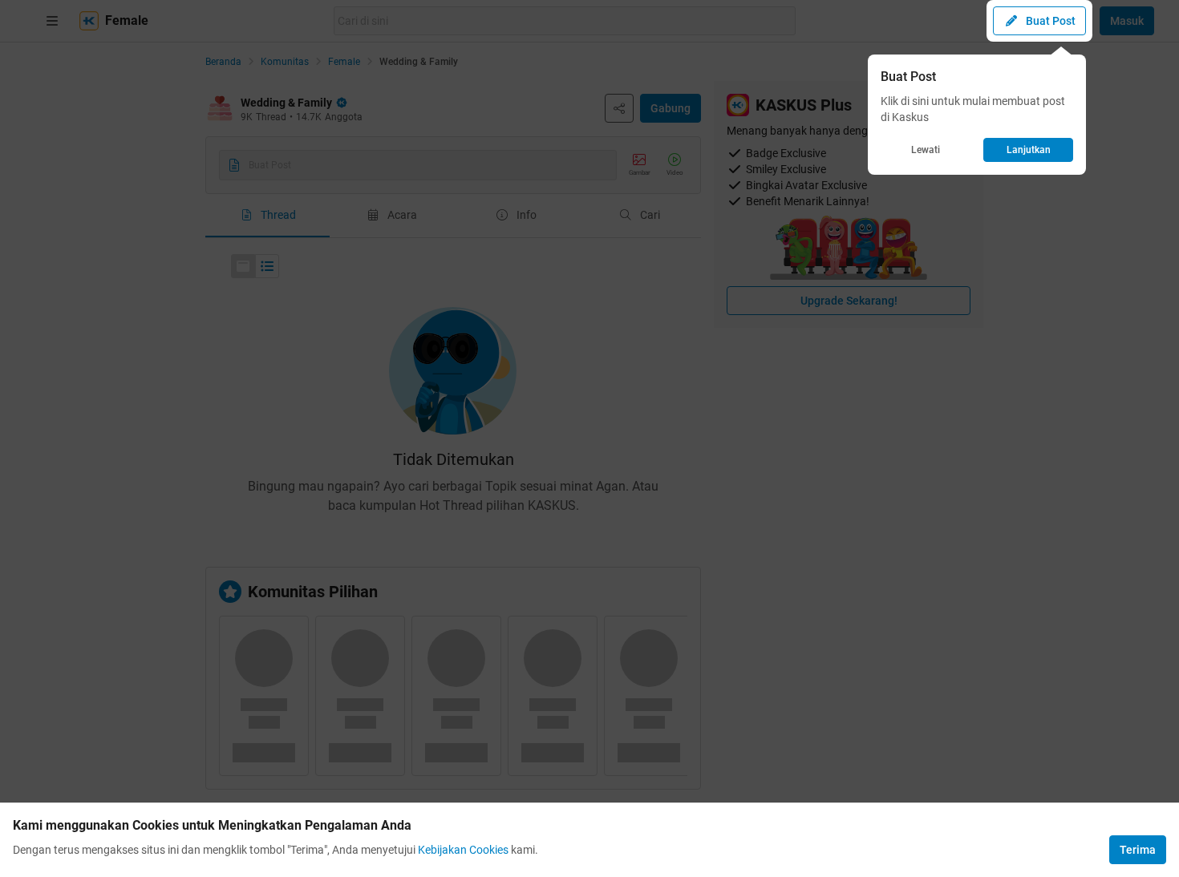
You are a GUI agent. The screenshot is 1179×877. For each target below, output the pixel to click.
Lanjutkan (1029, 150)
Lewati (925, 150)
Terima (1138, 849)
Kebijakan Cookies (463, 849)
